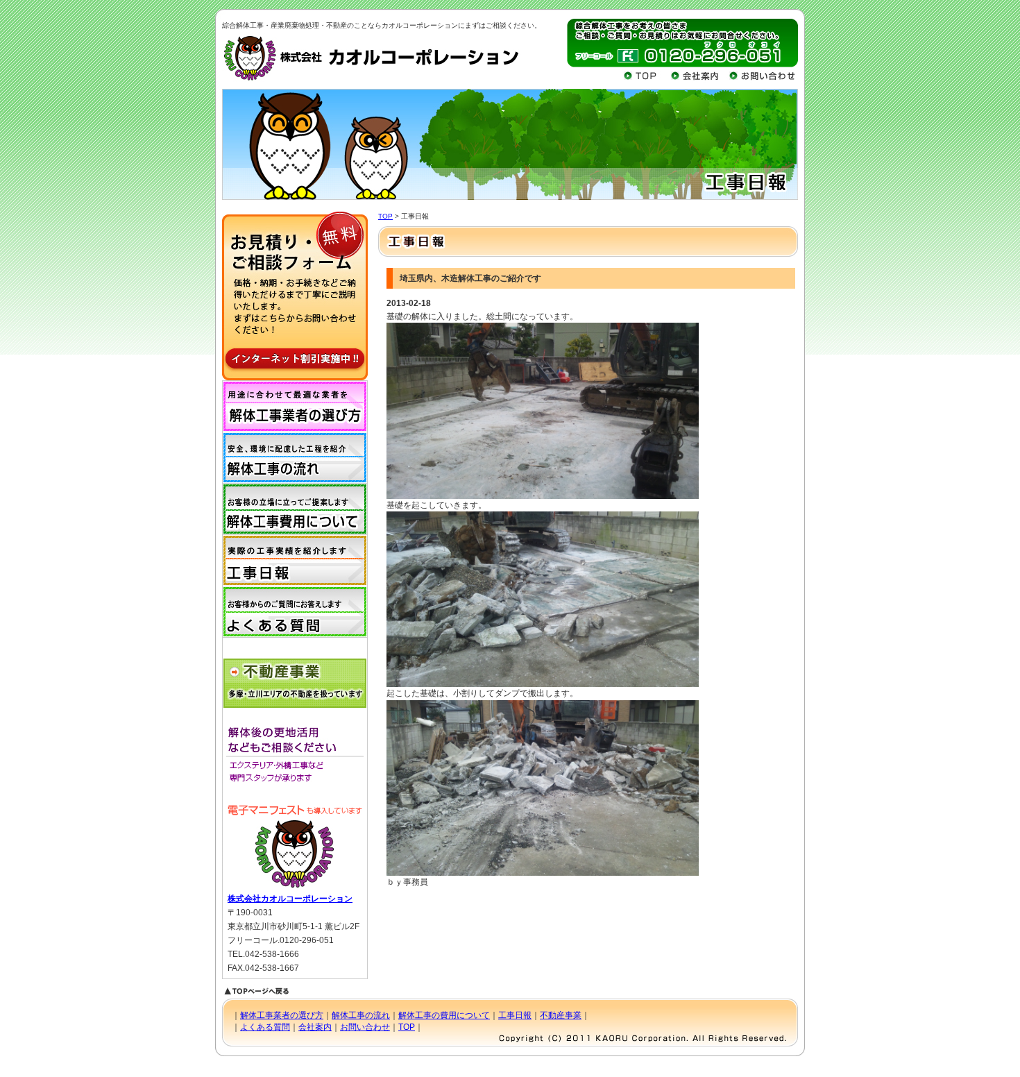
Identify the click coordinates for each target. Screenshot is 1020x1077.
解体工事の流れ (361, 1015)
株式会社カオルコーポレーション (290, 899)
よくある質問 (265, 1027)
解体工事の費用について (444, 1015)
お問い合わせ (365, 1027)
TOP (385, 216)
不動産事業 (560, 1015)
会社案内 (315, 1027)
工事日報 (515, 1015)
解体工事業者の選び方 (281, 1015)
